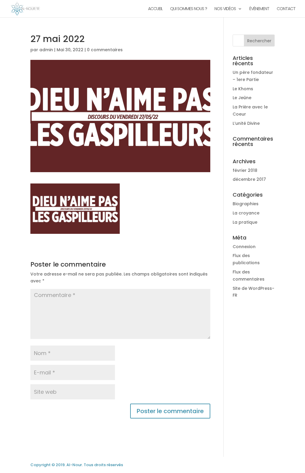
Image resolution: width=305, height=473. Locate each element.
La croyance (246, 213)
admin (46, 50)
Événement (259, 9)
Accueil (155, 9)
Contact (286, 9)
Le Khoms (243, 89)
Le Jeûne (242, 98)
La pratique (245, 222)
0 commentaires (105, 50)
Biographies (246, 204)
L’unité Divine (246, 123)
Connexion (244, 247)
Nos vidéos (225, 9)
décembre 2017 (249, 179)
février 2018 (245, 170)
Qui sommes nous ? (188, 9)
